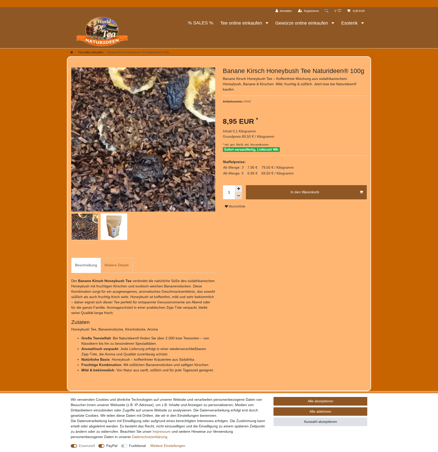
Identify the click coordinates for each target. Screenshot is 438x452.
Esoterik (350, 23)
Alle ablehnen (320, 411)
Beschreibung (86, 265)
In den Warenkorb (304, 192)
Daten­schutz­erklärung (149, 437)
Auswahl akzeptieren (320, 422)
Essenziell (87, 446)
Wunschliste (236, 206)
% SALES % (200, 22)
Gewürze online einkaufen (302, 23)
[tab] (86, 265)
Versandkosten (259, 144)
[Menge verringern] (238, 195)
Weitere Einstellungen (167, 446)
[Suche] (327, 11)
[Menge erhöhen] (238, 188)
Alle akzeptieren (320, 401)
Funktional (137, 446)
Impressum (162, 431)
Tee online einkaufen (241, 23)
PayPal (111, 446)
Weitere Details (116, 265)
